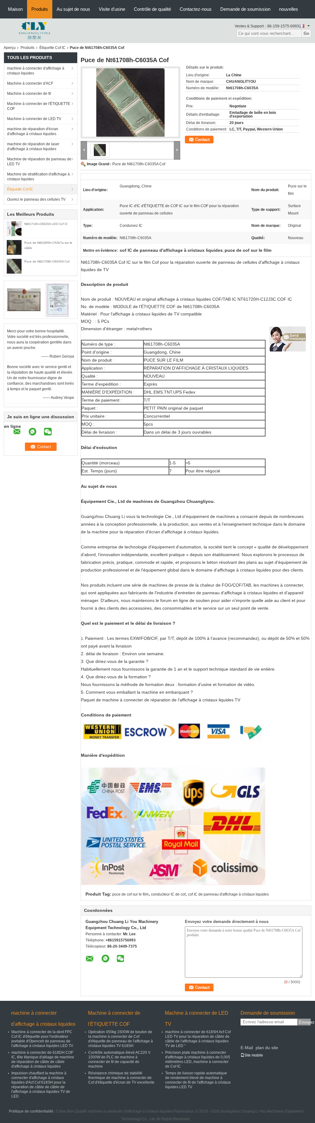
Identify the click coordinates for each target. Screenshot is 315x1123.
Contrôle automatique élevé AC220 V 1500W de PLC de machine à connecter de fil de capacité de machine (119, 1059)
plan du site (267, 1047)
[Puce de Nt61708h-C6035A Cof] (14, 266)
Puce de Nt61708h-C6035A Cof (47, 261)
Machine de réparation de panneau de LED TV (39, 161)
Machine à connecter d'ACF (30, 83)
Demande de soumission (245, 9)
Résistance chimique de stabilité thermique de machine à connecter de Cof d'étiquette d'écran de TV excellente (121, 1078)
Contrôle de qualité (152, 9)
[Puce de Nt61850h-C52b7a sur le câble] (14, 247)
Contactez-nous (196, 9)
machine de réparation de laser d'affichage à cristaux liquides (33, 146)
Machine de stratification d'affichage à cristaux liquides (38, 176)
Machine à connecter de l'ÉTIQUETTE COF (38, 106)
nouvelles (288, 9)
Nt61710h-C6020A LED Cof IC (46, 224)
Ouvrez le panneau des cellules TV (36, 199)
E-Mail (247, 1047)
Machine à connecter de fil (29, 93)
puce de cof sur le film (130, 894)
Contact (202, 139)
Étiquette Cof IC (52, 48)
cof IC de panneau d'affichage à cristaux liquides (228, 894)
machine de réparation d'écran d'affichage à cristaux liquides (32, 131)
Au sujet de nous (73, 9)
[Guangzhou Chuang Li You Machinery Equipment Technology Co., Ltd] (34, 30)
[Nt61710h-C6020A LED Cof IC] (14, 228)
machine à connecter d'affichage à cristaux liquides (35, 70)
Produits (39, 9)
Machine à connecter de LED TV (34, 119)
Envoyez (305, 1022)
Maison (15, 9)
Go (306, 33)
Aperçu (10, 48)
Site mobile (253, 1055)
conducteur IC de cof (168, 894)
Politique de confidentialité (31, 1111)
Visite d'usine (112, 9)
